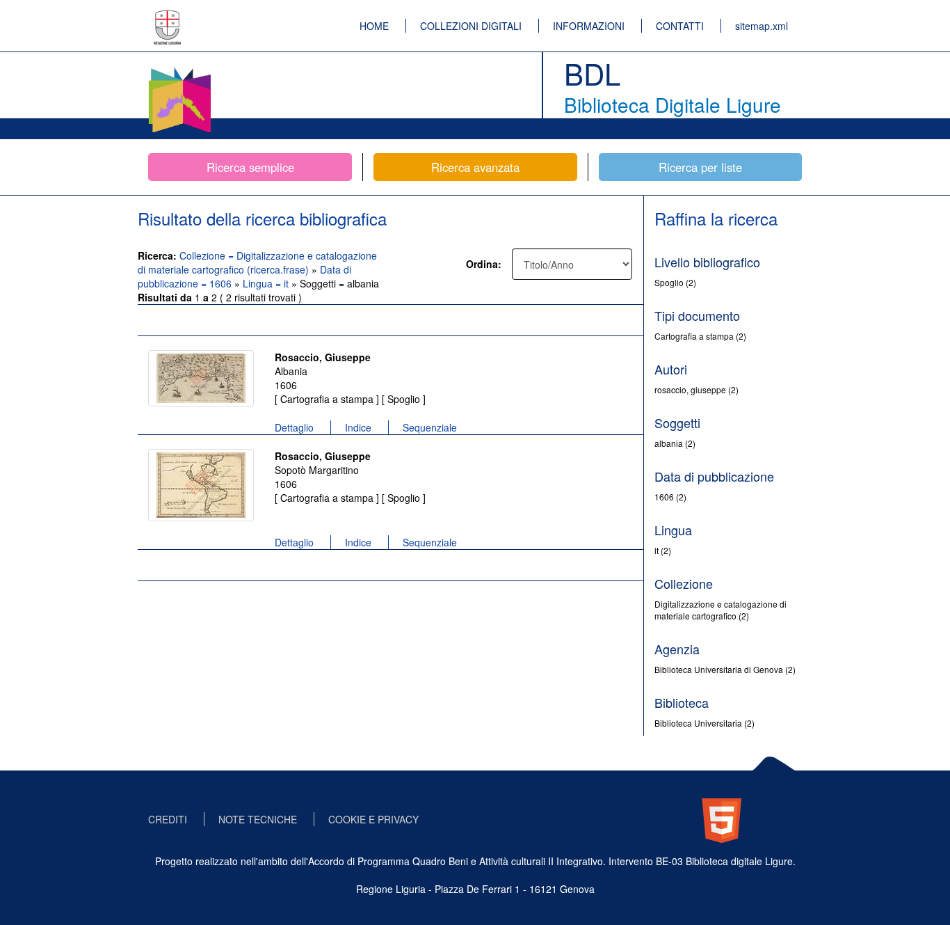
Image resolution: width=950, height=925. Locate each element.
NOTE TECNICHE (257, 819)
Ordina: (483, 264)
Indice (358, 427)
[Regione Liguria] (168, 17)
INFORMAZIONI (589, 26)
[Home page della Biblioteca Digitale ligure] (179, 69)
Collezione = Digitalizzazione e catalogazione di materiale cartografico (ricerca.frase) (257, 262)
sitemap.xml (761, 26)
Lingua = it (267, 283)
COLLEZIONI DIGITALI (471, 26)
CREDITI (167, 819)
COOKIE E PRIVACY (373, 819)
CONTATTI (680, 26)
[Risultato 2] (201, 485)
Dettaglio (294, 427)
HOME (374, 26)
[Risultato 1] (201, 378)
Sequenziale (430, 427)
